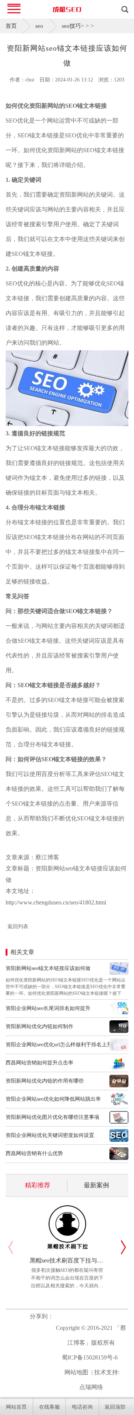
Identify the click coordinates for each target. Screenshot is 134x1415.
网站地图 (76, 1372)
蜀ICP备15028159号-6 (90, 1357)
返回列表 (17, 926)
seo (39, 26)
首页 (11, 26)
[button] (123, 1247)
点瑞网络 (91, 1387)
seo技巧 (71, 26)
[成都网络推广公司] (67, 9)
